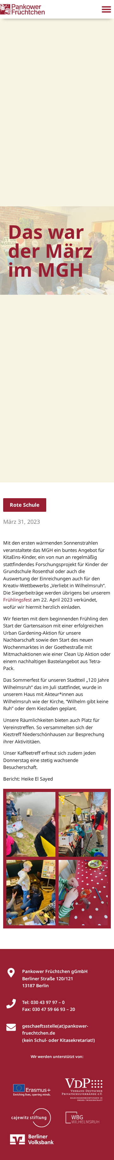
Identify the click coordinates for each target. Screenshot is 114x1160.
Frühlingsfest (17, 599)
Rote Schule (25, 504)
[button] (106, 9)
